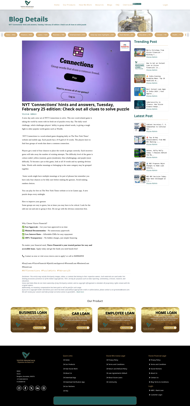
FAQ (117, 5)
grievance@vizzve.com (121, 290)
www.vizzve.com (51, 256)
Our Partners (70, 386)
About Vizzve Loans (115, 377)
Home (56, 5)
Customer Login (156, 395)
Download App (70, 377)
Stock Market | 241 (126, 35)
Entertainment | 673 (77, 35)
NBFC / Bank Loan (157, 390)
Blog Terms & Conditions (160, 382)
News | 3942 (10, 35)
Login (165, 5)
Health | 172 (177, 35)
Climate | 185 (162, 35)
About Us (99, 5)
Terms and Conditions (116, 364)
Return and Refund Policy (117, 369)
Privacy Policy (113, 360)
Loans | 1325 (42, 35)
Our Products (69, 5)
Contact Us (155, 377)
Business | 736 (58, 35)
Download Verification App (75, 382)
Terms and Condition (158, 364)
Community (112, 382)
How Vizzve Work (71, 369)
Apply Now (128, 400)
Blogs (109, 5)
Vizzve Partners (156, 369)
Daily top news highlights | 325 (102, 35)
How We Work (85, 5)
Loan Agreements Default (117, 373)
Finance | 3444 (26, 35)
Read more (80, 292)
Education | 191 (145, 35)
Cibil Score (132, 5)
